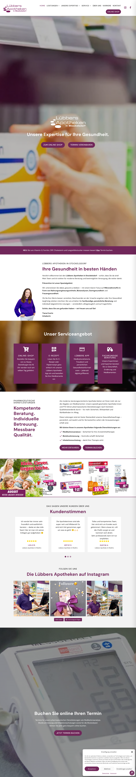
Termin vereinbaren (81, 145)
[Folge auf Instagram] (125, 7)
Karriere (107, 6)
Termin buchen (93, 447)
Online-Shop (26, 355)
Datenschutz (105, 773)
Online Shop (113, 12)
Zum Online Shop (52, 145)
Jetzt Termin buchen (67, 733)
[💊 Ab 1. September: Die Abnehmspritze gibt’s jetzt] (31, 598)
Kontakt (117, 6)
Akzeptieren (92, 769)
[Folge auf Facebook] (130, 7)
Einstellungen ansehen (124, 769)
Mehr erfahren (70, 447)
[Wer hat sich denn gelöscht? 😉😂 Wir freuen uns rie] (68, 598)
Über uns (97, 6)
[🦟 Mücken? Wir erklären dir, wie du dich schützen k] (104, 598)
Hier (98, 250)
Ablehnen (107, 769)
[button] (132, 752)
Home (42, 6)
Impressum (113, 773)
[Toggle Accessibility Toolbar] (132, 773)
